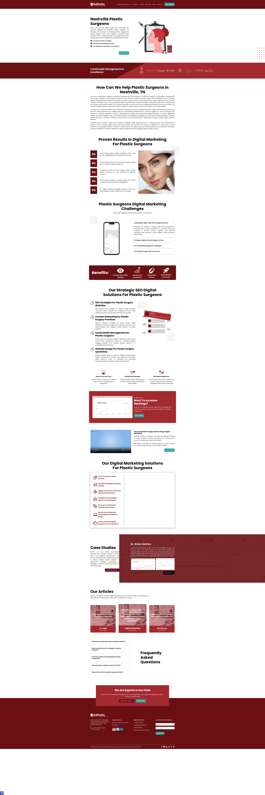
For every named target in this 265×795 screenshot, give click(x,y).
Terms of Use (116, 746)
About (154, 4)
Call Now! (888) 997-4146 (99, 728)
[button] (2, 793)
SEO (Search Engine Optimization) (120, 722)
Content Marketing (138, 722)
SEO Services (162, 628)
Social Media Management (140, 725)
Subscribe (160, 733)
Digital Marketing (132, 628)
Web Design (115, 725)
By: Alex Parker (103, 630)
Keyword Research (138, 727)
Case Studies (148, 4)
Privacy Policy (110, 746)
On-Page (103, 628)
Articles (142, 4)
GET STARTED (169, 4)
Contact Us (159, 4)
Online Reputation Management (141, 730)
